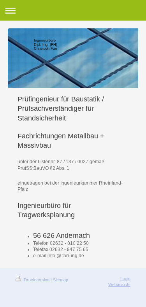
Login (125, 278)
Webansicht (119, 284)
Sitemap (60, 279)
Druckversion (37, 279)
